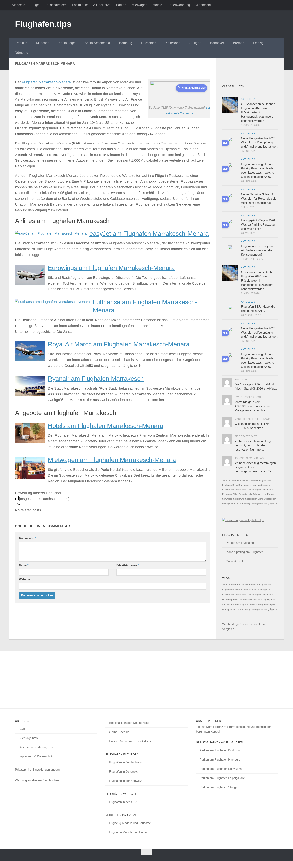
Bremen (238, 43)
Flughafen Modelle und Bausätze (130, 832)
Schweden (227, 499)
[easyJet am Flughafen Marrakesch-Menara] (51, 233)
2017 (224, 480)
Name (23, 565)
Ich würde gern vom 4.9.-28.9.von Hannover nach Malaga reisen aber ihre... (253, 406)
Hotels (157, 5)
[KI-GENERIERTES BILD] (230, 139)
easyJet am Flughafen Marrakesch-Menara (149, 233)
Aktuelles (248, 99)
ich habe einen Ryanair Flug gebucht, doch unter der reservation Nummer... (253, 445)
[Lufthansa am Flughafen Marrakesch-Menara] (52, 302)
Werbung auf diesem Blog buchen (37, 780)
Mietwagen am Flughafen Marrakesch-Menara (112, 459)
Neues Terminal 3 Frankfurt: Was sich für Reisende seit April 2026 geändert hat (259, 198)
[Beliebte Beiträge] (243, 91)
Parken (121, 5)
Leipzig (258, 43)
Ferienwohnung (179, 5)
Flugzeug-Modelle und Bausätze (130, 823)
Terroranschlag (243, 503)
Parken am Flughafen (240, 542)
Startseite (18, 5)
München (42, 43)
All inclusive (101, 5)
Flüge (35, 5)
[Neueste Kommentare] (257, 91)
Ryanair (271, 494)
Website (24, 579)
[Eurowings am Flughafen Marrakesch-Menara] (30, 283)
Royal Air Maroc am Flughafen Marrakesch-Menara (118, 344)
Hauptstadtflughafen (261, 485)
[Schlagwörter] (271, 91)
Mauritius (243, 489)
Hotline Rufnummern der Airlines (130, 741)
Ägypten (274, 503)
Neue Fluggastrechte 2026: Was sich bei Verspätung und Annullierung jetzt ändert (259, 142)
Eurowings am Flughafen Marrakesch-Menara (111, 267)
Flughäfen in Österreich (124, 771)
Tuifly (266, 503)
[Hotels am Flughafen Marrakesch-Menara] (30, 441)
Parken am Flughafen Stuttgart (219, 787)
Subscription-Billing (254, 499)
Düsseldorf (148, 43)
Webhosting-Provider (236, 624)
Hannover (217, 43)
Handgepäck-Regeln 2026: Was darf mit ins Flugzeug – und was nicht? (259, 224)
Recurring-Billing (230, 494)
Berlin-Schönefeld (97, 43)
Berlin (245, 480)
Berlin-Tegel (67, 43)
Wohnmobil (204, 5)
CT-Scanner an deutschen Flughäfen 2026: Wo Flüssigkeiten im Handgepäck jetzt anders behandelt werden (258, 112)
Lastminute (80, 5)
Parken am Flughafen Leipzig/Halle (222, 778)
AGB (22, 728)
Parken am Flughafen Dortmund (220, 750)
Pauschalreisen (55, 5)
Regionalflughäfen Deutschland (129, 722)
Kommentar (27, 538)
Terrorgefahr (257, 503)
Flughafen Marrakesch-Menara (46, 82)
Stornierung (238, 499)
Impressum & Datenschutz (36, 756)
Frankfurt (21, 43)
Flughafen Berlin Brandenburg (236, 485)
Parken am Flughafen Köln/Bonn (221, 768)
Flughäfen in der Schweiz (125, 780)
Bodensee (253, 480)
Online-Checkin (236, 561)
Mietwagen (139, 5)
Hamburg (125, 43)
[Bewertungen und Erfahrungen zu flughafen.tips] (243, 520)
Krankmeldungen (230, 489)
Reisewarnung (259, 494)
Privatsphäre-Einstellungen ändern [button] (37, 769)
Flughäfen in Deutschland (125, 762)
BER (239, 480)
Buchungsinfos (28, 738)
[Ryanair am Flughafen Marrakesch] (30, 394)
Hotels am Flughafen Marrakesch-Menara (105, 425)
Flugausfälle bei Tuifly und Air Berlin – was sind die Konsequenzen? (257, 250)
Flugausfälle (265, 480)
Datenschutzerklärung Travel (37, 747)
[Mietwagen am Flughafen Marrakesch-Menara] (30, 478)
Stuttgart (195, 43)
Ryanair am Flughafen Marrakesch (96, 378)
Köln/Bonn (172, 43)
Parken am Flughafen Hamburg (220, 759)
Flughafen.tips (43, 24)
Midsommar (267, 489)
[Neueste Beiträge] (229, 91)
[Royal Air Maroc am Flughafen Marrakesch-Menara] (30, 360)
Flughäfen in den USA (123, 802)
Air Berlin (232, 480)
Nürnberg (21, 52)
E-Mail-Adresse (127, 565)
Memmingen (255, 489)
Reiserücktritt (245, 494)
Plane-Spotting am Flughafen (244, 552)
